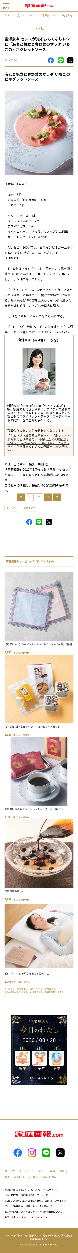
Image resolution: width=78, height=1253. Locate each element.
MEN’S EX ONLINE (15, 1201)
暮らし (42, 1171)
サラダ (12, 508)
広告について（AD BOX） (34, 1217)
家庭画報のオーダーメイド (34, 1195)
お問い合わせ (11, 1217)
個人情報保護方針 (14, 1212)
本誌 (54, 1177)
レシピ (31, 15)
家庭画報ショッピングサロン (19, 1189)
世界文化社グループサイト (50, 1201)
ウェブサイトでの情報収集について (44, 1212)
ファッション (26, 1171)
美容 (52, 1171)
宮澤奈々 (30, 508)
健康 (61, 1171)
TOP (7, 15)
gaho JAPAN (11, 1195)
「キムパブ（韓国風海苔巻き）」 (29, 435)
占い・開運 (32, 1177)
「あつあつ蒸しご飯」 (33, 443)
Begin (31, 1201)
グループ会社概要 (14, 1206)
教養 (7, 1177)
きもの (17, 1177)
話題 (44, 1177)
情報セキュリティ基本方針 (39, 1206)
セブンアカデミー (47, 1189)
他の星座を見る (39, 1078)
